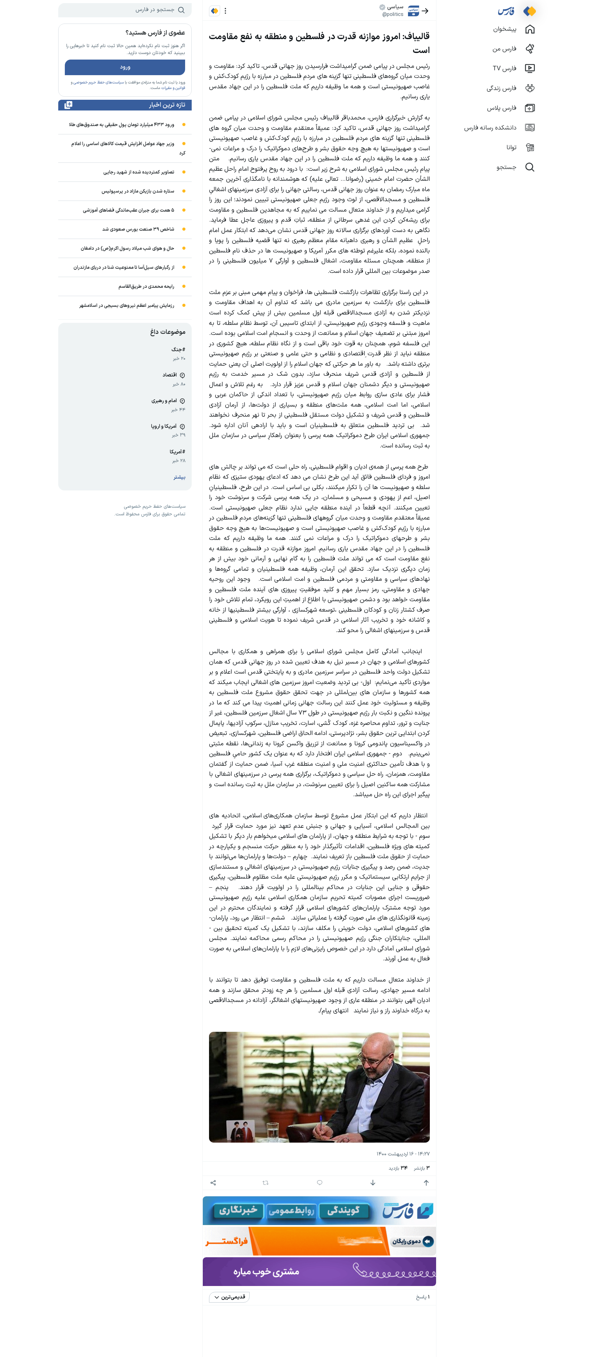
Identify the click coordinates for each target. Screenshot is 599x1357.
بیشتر (179, 477)
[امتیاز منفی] (373, 1183)
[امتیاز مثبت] (426, 1183)
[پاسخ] (320, 1183)
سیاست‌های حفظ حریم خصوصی (98, 83)
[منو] (225, 11)
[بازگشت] (425, 11)
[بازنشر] (265, 1183)
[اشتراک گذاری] (213, 1183)
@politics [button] (392, 14)
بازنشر (422, 1168)
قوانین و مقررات (173, 88)
